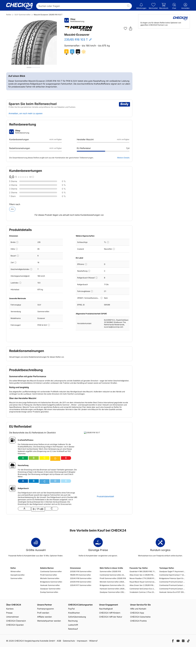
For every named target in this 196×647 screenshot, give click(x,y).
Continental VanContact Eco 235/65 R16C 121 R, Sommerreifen (143, 589)
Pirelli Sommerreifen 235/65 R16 (113, 578)
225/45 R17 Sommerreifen (80, 585)
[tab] (29, 67)
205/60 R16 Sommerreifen (80, 571)
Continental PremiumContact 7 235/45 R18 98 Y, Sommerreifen (172, 589)
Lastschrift (73, 625)
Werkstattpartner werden (49, 621)
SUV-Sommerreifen (22, 15)
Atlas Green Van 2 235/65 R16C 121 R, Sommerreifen (143, 585)
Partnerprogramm (45, 608)
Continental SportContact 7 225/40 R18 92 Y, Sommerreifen (172, 575)
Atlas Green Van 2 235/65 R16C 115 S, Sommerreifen (143, 575)
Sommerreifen (16, 578)
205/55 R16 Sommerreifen (80, 582)
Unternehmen (12, 617)
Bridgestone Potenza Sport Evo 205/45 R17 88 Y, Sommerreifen (172, 578)
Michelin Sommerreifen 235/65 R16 (113, 582)
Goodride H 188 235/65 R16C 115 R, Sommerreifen (143, 571)
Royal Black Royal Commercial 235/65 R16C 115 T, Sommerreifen (143, 582)
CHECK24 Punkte (138, 621)
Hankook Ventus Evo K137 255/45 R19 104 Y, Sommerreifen (172, 592)
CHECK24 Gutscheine (140, 617)
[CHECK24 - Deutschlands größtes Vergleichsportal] (19, 6)
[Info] (17, 242)
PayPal (71, 608)
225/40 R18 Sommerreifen (80, 578)
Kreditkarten (74, 612)
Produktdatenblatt (105, 496)
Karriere (9, 608)
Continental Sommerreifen (51, 571)
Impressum (82, 641)
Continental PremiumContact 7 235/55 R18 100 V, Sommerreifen (172, 585)
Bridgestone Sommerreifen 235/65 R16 (113, 585)
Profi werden (43, 612)
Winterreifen (15, 571)
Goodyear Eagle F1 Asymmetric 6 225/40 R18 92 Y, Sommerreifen (172, 571)
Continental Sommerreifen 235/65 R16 (113, 575)
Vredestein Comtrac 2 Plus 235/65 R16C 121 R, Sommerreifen (143, 592)
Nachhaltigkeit (106, 608)
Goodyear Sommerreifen (50, 589)
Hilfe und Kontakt (138, 608)
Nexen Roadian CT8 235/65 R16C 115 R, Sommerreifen (143, 578)
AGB (59, 641)
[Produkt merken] (125, 28)
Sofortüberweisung (77, 617)
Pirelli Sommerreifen (48, 575)
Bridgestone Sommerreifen (51, 582)
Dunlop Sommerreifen (49, 592)
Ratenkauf (73, 629)
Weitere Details (123, 158)
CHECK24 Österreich (16, 621)
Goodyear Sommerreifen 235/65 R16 (113, 592)
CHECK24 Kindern (109, 612)
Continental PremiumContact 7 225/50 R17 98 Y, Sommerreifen (172, 582)
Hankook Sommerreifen (50, 585)
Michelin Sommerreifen (49, 578)
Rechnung (73, 621)
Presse (9, 612)
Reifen (8, 15)
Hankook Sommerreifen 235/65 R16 (113, 589)
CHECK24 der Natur (110, 617)
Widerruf (93, 641)
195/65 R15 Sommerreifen (80, 575)
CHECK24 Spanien (15, 625)
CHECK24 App (137, 612)
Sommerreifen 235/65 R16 (110, 571)
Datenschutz (69, 641)
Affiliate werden (44, 617)
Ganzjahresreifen (17, 575)
